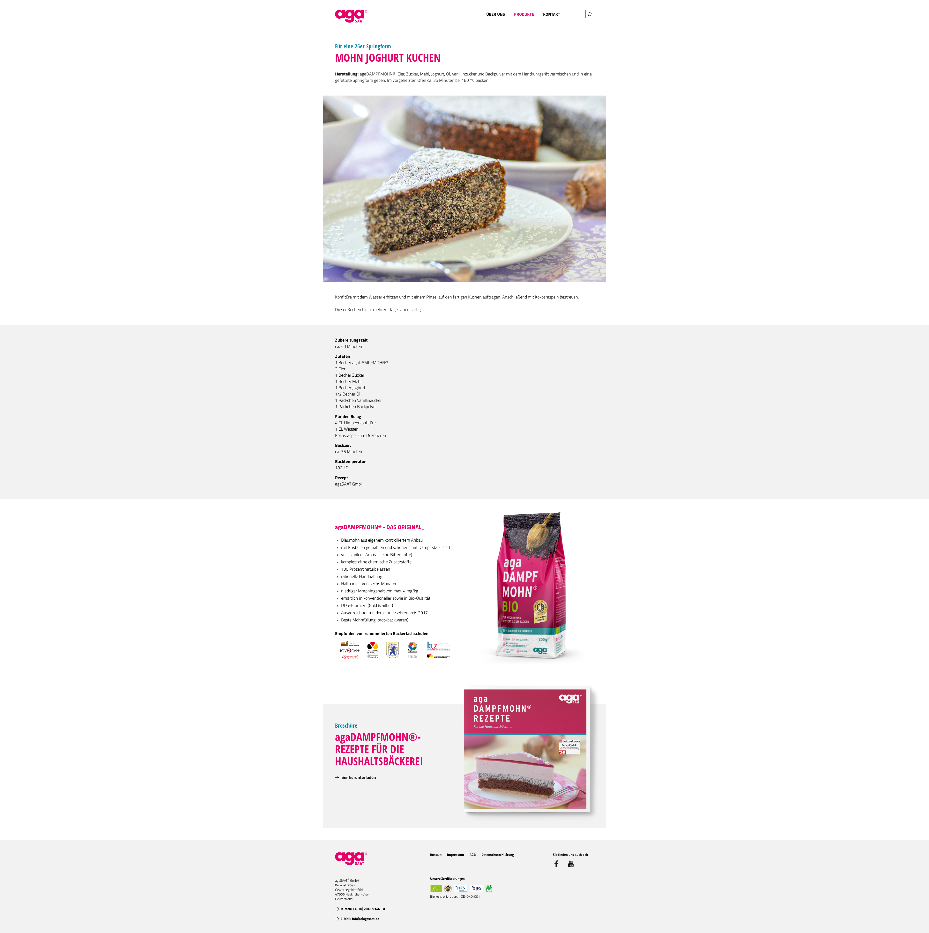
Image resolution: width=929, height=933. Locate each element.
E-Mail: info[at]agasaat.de (359, 918)
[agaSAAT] (351, 16)
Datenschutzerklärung (497, 854)
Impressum (455, 854)
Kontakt (551, 14)
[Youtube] (571, 863)
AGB (473, 854)
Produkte (524, 14)
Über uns (495, 14)
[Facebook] (556, 863)
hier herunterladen (358, 777)
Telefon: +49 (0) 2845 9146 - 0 (362, 908)
